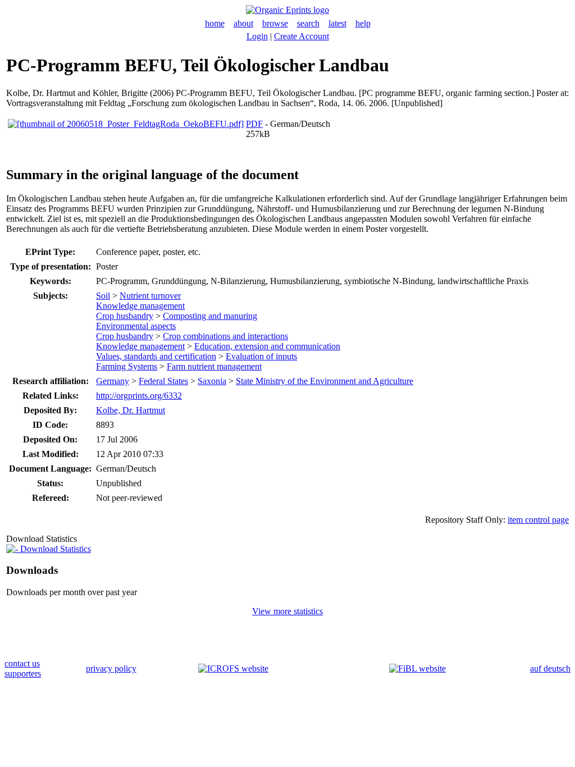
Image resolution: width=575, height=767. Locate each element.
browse (275, 23)
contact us (22, 663)
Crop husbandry (124, 316)
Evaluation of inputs (261, 356)
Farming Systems (126, 366)
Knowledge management (140, 306)
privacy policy (111, 668)
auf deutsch (550, 668)
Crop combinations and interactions (225, 336)
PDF (254, 124)
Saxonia (212, 381)
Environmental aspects (136, 326)
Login (257, 36)
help (363, 23)
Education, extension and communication (267, 346)
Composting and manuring (210, 316)
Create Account (301, 36)
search (308, 23)
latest (337, 23)
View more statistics (287, 611)
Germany (112, 381)
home (215, 23)
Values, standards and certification (156, 356)
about (243, 23)
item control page (538, 519)
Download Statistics (54, 549)
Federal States (163, 381)
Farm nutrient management (214, 366)
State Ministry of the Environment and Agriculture (324, 381)
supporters (22, 673)
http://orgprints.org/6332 (139, 395)
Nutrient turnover (150, 295)
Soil (103, 295)
